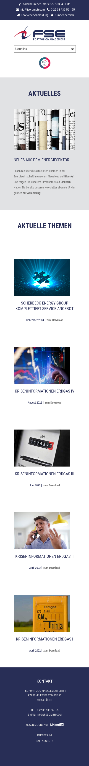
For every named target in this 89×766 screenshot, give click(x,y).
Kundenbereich (64, 15)
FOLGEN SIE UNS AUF (37, 724)
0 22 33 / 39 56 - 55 (63, 9)
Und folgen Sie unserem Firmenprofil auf (42, 182)
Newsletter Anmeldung (35, 15)
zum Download (55, 320)
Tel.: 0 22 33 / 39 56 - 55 (44, 710)
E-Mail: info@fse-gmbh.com (45, 714)
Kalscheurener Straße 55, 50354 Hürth (47, 4)
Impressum (44, 735)
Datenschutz (44, 741)
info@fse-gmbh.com (32, 9)
